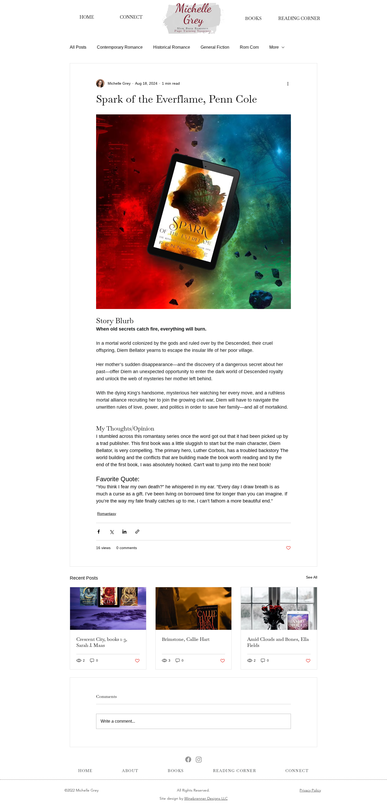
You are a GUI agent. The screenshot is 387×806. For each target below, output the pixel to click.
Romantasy (106, 513)
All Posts (78, 47)
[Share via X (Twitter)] (111, 531)
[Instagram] (199, 759)
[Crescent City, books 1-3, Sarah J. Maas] (108, 608)
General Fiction (215, 47)
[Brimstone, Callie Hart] (194, 608)
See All (311, 577)
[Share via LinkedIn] (124, 531)
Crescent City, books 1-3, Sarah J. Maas (101, 642)
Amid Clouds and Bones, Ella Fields (278, 642)
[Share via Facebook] (98, 531)
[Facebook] (188, 759)
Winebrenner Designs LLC (206, 798)
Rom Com (249, 47)
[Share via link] (137, 531)
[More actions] (288, 83)
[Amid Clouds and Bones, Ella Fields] (279, 608)
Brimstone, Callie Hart (186, 639)
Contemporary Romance (120, 47)
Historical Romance (171, 47)
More (274, 47)
